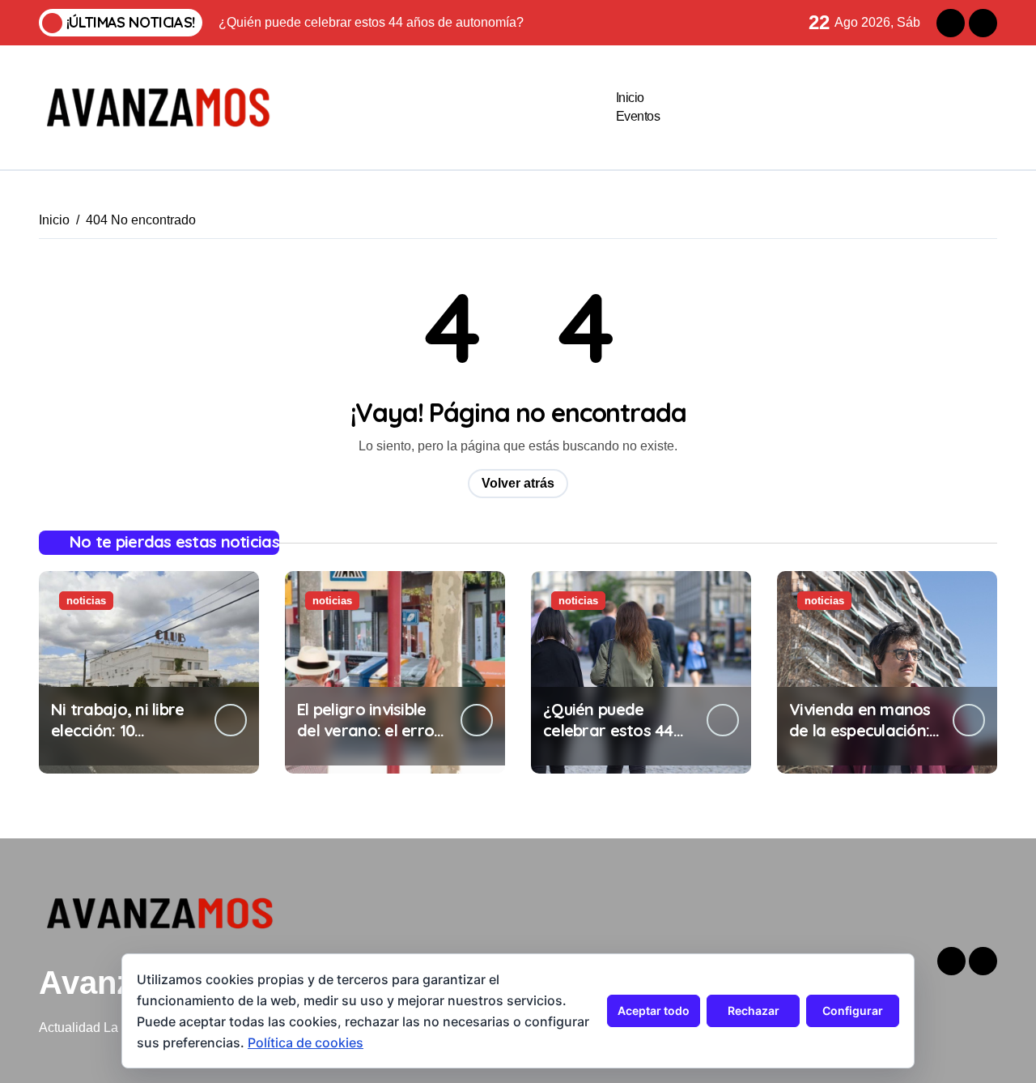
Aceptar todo (654, 1010)
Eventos (638, 116)
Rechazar (753, 1010)
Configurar (852, 1010)
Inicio (630, 97)
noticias (86, 601)
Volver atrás (518, 483)
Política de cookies (305, 1042)
